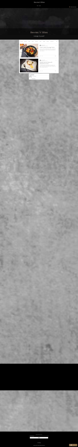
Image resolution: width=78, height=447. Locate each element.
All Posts (21, 41)
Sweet (44, 41)
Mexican (36, 41)
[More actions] (56, 45)
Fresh (40, 41)
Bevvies (25, 41)
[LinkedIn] (40, 442)
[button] (56, 41)
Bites (29, 41)
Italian (33, 41)
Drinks (48, 41)
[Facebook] (37, 442)
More (51, 41)
